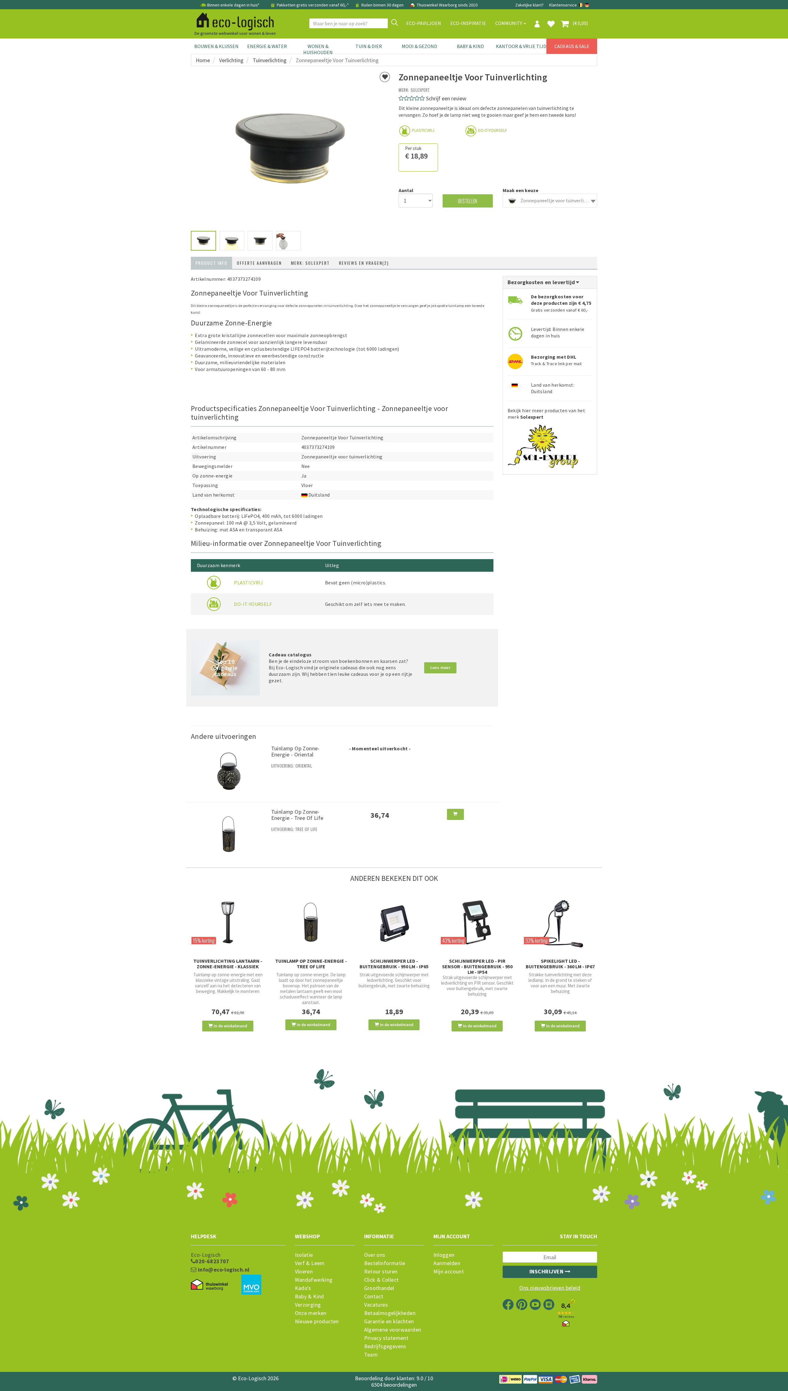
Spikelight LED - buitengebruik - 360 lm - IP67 (560, 964)
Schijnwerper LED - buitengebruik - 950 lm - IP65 (394, 964)
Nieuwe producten (317, 1321)
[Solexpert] (543, 444)
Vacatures (376, 1304)
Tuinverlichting (270, 60)
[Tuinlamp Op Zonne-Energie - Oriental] (228, 770)
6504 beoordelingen (394, 1384)
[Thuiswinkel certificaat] (209, 1284)
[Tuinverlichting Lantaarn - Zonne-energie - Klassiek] (227, 922)
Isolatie (304, 1255)
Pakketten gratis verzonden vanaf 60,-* (313, 5)
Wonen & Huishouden (318, 49)
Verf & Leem (310, 1263)
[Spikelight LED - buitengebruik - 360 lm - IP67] (560, 922)
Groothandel (379, 1288)
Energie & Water (267, 46)
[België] (581, 5)
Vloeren (304, 1271)
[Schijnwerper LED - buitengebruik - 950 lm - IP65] (394, 922)
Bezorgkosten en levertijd (542, 282)
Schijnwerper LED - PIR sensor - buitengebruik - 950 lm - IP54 (477, 966)
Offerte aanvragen (259, 263)
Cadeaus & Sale (571, 46)
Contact (374, 1296)
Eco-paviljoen (423, 23)
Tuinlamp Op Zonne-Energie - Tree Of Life (297, 814)
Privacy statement (386, 1338)
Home (203, 60)
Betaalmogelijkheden (390, 1313)
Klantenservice (563, 5)
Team (371, 1354)
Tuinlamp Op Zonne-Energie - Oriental (295, 751)
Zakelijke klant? (529, 5)
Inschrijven (547, 1271)
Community (509, 23)
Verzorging (308, 1304)
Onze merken (311, 1313)
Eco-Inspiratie (468, 23)
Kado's (303, 1288)
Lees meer (440, 667)
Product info (211, 263)
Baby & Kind (470, 46)
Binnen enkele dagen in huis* (233, 5)
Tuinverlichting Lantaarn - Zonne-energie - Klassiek (227, 964)
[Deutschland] (587, 5)
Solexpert (420, 90)
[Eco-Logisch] (232, 20)
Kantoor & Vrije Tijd (521, 46)
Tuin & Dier (369, 46)
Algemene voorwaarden (392, 1329)
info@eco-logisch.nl (222, 1269)
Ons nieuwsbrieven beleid (549, 1287)
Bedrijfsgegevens (385, 1346)
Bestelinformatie (384, 1263)
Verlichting (231, 60)
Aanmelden (446, 1263)
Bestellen (467, 201)
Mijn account (448, 1271)
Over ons (374, 1255)
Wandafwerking (314, 1279)
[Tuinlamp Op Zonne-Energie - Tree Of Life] (228, 834)
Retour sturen (381, 1271)
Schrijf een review (446, 98)
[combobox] (550, 201)
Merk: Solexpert (310, 263)
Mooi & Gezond (419, 46)
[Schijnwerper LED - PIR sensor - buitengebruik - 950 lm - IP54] (477, 922)
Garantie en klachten (389, 1321)
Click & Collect (381, 1279)
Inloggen (444, 1255)
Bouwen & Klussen (216, 46)
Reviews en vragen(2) (364, 263)
